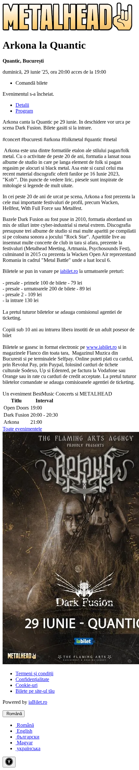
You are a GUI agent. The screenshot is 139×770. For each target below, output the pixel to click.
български (27, 736)
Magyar (24, 742)
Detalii (22, 105)
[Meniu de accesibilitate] (9, 762)
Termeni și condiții (34, 673)
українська (28, 748)
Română (13, 713)
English (24, 731)
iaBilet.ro (37, 702)
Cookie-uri (26, 685)
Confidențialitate (32, 679)
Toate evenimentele (22, 429)
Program (24, 111)
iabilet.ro (69, 271)
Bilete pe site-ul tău (35, 691)
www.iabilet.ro (101, 347)
